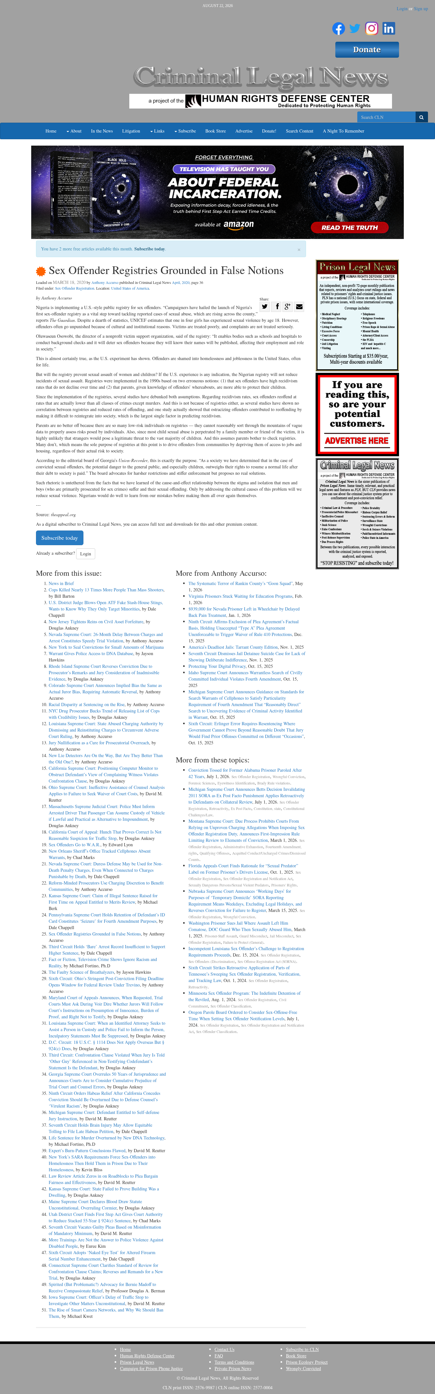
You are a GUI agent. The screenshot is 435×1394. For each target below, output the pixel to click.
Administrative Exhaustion (243, 846)
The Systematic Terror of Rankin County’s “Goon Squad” (241, 583)
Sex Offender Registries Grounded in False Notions (95, 934)
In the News (102, 131)
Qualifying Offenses (215, 853)
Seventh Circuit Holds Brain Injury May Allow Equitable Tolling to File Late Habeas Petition (100, 1128)
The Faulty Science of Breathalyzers (81, 972)
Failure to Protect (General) (243, 942)
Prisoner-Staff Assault (221, 936)
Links (158, 131)
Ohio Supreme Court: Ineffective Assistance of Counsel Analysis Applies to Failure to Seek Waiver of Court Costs (107, 790)
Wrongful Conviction (288, 776)
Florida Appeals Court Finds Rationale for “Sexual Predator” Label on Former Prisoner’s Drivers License (243, 869)
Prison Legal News (137, 1362)
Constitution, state (267, 808)
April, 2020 (180, 282)
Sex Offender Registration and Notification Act (257, 878)
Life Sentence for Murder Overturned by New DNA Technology (106, 1138)
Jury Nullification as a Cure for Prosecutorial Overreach (99, 743)
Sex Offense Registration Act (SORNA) (267, 961)
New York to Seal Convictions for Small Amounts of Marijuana (106, 647)
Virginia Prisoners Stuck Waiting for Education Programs (240, 596)
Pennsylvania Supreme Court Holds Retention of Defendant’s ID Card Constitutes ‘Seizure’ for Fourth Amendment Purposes (107, 918)
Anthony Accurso (104, 282)
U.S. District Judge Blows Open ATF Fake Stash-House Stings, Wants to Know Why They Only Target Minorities (106, 605)
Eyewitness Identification (236, 783)
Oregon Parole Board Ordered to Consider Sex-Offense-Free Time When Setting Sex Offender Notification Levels (243, 1015)
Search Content (299, 131)
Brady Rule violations (273, 783)
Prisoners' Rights (284, 885)
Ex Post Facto (241, 808)
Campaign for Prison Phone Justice (151, 1368)
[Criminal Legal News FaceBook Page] (338, 26)
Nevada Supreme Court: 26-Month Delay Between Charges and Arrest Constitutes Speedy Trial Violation (106, 637)
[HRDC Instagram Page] (372, 26)
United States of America (130, 288)
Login (402, 8)
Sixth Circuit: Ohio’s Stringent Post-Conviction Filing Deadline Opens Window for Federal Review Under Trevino (106, 981)
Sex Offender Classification (230, 1006)
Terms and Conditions (234, 1362)
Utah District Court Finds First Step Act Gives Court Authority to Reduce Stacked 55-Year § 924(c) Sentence (106, 1217)
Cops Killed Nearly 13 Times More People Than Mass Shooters (106, 590)
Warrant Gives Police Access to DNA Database (91, 653)
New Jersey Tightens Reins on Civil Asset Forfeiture (96, 621)
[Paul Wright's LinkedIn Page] (388, 26)
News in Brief (61, 583)
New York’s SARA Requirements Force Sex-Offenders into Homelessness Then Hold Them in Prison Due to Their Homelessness (102, 1163)
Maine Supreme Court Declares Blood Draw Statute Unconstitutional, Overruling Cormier (95, 1204)
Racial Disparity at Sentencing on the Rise (87, 704)
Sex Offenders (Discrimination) (212, 961)
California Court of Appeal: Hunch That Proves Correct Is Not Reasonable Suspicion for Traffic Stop (105, 835)
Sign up (421, 8)
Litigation (131, 131)
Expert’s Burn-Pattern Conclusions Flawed (87, 1150)
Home (51, 131)
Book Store (215, 131)
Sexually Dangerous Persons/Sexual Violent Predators (229, 885)
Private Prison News (233, 1368)
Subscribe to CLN (302, 1349)
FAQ (219, 1356)
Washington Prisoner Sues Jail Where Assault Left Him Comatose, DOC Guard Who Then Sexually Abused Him (240, 926)
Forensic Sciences (202, 783)
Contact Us (224, 1349)
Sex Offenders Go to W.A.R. (74, 844)
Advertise (244, 131)
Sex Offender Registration (74, 288)
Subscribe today (149, 248)
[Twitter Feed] (355, 26)
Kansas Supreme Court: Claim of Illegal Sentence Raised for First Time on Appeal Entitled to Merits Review (103, 898)
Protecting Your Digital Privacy (217, 666)
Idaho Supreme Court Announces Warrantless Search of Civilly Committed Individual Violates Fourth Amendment (246, 675)
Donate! (269, 131)
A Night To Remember (343, 131)
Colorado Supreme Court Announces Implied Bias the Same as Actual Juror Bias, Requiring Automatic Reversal (105, 688)
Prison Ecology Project (307, 1362)
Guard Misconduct (253, 936)
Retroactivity (218, 808)
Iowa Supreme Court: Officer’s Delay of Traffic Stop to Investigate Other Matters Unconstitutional (98, 1300)
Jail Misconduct (281, 936)
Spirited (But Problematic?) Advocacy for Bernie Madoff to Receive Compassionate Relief (102, 1287)
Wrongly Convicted (303, 1368)
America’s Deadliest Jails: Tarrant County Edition (233, 647)
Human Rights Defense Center (147, 1356)
